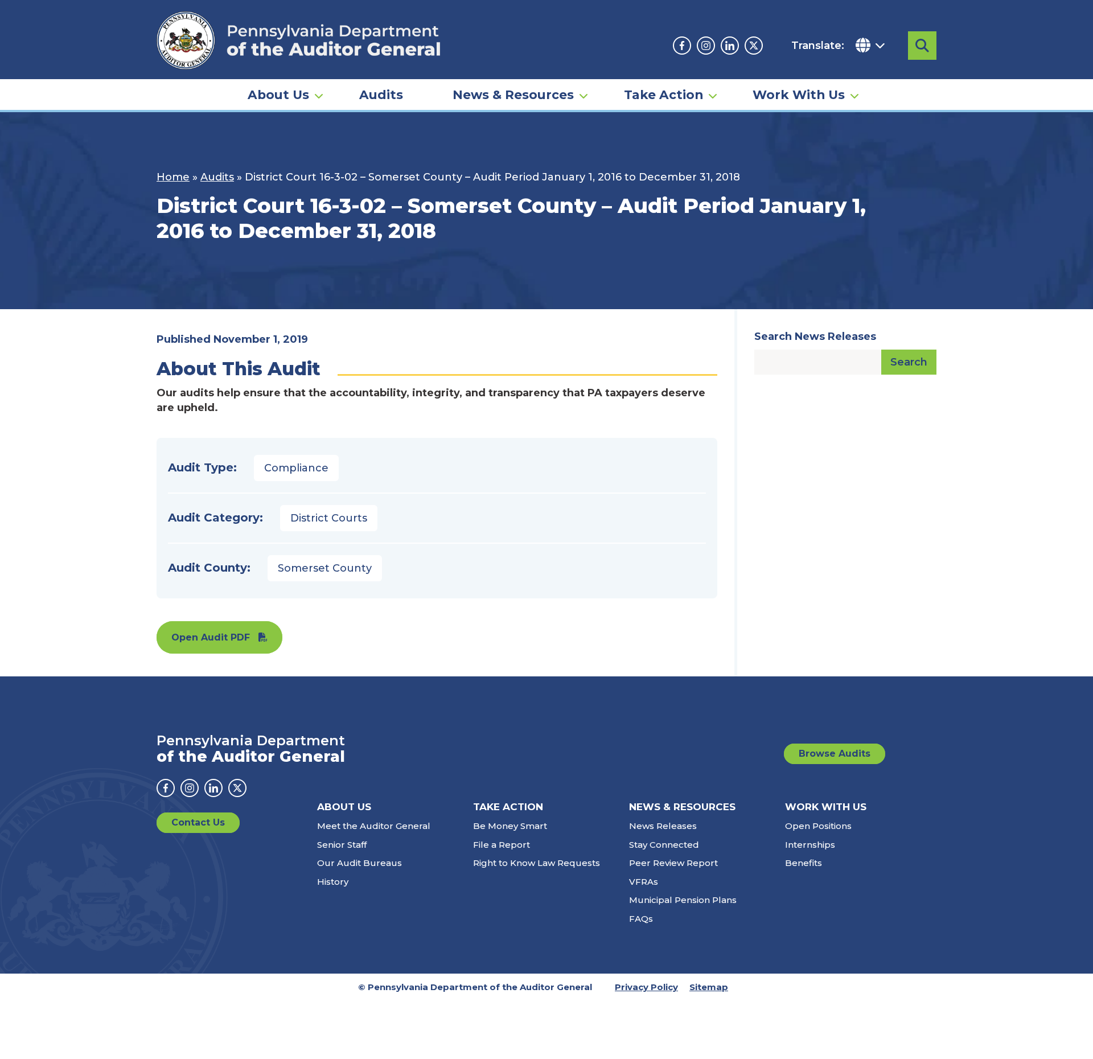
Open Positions (818, 825)
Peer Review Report (673, 862)
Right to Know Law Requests (536, 862)
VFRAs (643, 881)
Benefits (803, 862)
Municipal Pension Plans (683, 899)
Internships (810, 844)
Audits (381, 94)
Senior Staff (342, 844)
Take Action (663, 94)
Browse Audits (834, 753)
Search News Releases (815, 336)
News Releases (663, 825)
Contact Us (198, 822)
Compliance (296, 468)
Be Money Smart (510, 825)
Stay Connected (664, 844)
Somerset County (325, 568)
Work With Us (799, 94)
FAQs (641, 918)
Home (173, 177)
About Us (278, 94)
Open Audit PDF (210, 637)
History (332, 881)
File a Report (501, 844)
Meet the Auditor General (373, 825)
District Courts (328, 518)
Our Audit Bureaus (359, 862)
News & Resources (513, 94)
